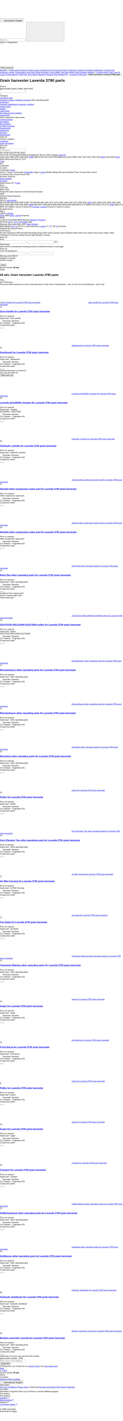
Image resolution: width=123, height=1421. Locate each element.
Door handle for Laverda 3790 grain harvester (25, 311)
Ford (25, 75)
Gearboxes (45, 70)
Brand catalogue (68, 1387)
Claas (2, 75)
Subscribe (5, 1364)
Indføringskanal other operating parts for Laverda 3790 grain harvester (38, 1213)
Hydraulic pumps (7, 72)
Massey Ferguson (45, 75)
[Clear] (1, 94)
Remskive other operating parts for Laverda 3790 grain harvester (35, 756)
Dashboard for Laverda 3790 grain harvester (24, 352)
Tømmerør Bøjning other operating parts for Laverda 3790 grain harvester (40, 965)
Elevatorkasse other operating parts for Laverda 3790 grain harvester (38, 670)
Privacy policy (23, 1387)
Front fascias (55, 70)
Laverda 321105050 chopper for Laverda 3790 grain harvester (34, 402)
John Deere (33, 75)
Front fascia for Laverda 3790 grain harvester (24, 1047)
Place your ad (7, 375)
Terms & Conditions (8, 1387)
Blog (58, 1387)
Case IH (116, 72)
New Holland (59, 75)
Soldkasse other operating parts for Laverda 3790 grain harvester (36, 1256)
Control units (109, 70)
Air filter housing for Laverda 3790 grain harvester (27, 881)
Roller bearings (42, 72)
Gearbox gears (33, 70)
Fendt (20, 75)
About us (4, 1379)
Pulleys (65, 70)
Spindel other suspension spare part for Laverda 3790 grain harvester (38, 489)
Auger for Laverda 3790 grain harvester (21, 1006)
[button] (61, 55)
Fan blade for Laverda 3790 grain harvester (23, 922)
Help (10, 1379)
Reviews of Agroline (47, 1387)
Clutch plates (54, 72)
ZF (66, 75)
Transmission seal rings (25, 72)
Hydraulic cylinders (76, 70)
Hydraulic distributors (94, 70)
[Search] (45, 31)
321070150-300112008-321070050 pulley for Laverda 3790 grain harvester (40, 624)
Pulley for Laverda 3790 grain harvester (21, 797)
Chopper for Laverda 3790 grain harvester (23, 1170)
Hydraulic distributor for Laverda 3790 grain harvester (29, 1297)
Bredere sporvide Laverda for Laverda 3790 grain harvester (32, 1338)
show (3, 265)
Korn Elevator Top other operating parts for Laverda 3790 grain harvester (40, 840)
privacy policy (34, 1366)
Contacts (16, 1379)
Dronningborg (11, 75)
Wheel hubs (74, 72)
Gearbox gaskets (87, 72)
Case (110, 72)
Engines (23, 70)
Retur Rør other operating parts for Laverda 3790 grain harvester (35, 575)
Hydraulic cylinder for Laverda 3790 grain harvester (28, 446)
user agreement (51, 1366)
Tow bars (64, 72)
